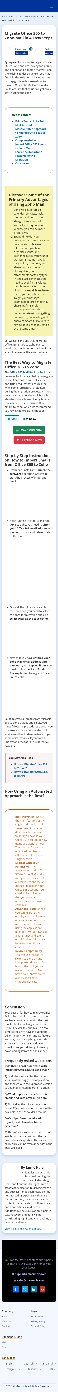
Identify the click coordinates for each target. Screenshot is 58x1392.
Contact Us (8, 1326)
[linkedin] (34, 1289)
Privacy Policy (38, 1321)
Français (10, 1369)
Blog (4, 1347)
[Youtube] (42, 1289)
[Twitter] (25, 1289)
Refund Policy (38, 1326)
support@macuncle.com (30, 1274)
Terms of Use (38, 1316)
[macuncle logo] (14, 6)
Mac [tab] (14, 419)
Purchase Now (31, 440)
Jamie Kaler (21, 48)
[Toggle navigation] (51, 6)
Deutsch (28, 1363)
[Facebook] (16, 1289)
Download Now (31, 430)
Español (47, 1363)
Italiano (32, 1369)
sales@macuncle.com (30, 1280)
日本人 (52, 1369)
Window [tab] (31, 419)
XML (4, 1342)
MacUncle (21, 1386)
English (9, 1363)
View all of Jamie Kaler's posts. (23, 1228)
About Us (7, 1321)
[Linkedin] (31, 48)
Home (5, 1316)
